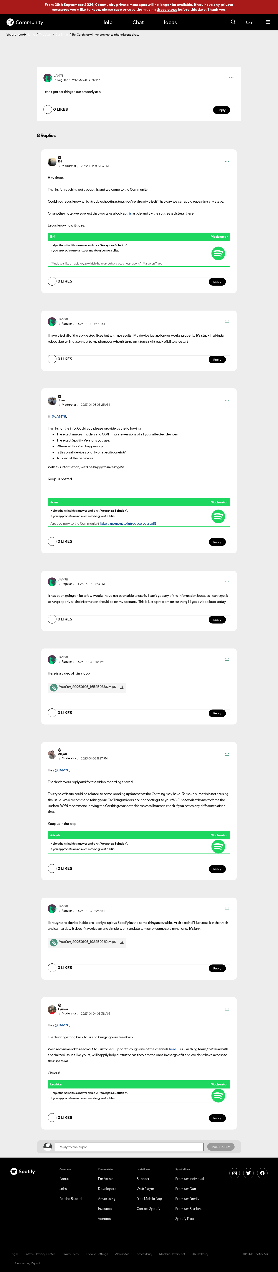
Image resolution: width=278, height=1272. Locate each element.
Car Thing (61, 34)
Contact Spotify (149, 1208)
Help (107, 22)
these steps (167, 9)
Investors (105, 1208)
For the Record (71, 1198)
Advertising (107, 1198)
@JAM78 (59, 416)
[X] (248, 1173)
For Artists (106, 1178)
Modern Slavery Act (172, 1254)
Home (31, 34)
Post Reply (221, 1147)
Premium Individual (189, 1178)
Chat (138, 22)
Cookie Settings (97, 1254)
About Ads (122, 1254)
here (172, 1049)
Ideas (170, 22)
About (64, 1178)
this (129, 213)
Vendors (104, 1218)
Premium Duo (185, 1188)
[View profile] (47, 77)
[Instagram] (234, 1173)
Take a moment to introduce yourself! (128, 523)
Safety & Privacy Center (40, 1254)
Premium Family (187, 1198)
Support (143, 1178)
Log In (250, 22)
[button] (231, 78)
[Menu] (267, 22)
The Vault (45, 34)
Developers (107, 1188)
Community (29, 22)
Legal (14, 1254)
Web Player (145, 1188)
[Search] (233, 22)
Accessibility (144, 1254)
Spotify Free (184, 1218)
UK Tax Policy (200, 1254)
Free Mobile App (149, 1198)
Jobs (63, 1188)
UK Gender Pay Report (25, 1263)
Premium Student (188, 1208)
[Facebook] (262, 1173)
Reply (222, 110)
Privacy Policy (70, 1254)
